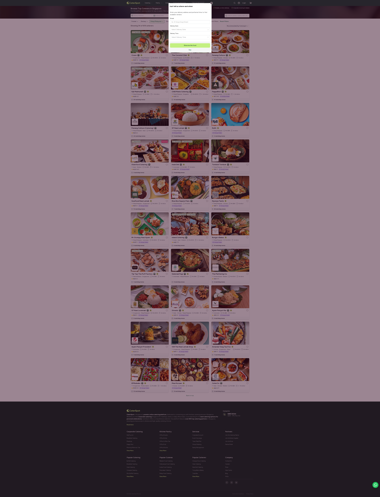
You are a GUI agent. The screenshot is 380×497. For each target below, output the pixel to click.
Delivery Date (174, 26)
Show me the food (190, 45)
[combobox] (190, 22)
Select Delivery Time (179, 37)
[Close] (211, 3)
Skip (190, 50)
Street (172, 18)
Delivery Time (174, 33)
